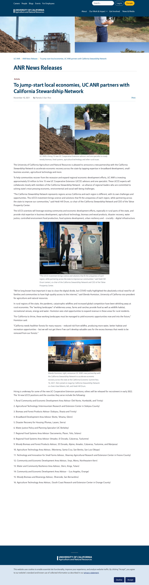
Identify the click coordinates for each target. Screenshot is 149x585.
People (24, 3)
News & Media (128, 11)
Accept (130, 579)
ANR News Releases (30, 58)
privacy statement (91, 572)
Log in (119, 3)
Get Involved (114, 11)
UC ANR (17, 58)
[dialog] (74, 575)
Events (38, 3)
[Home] (29, 11)
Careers (17, 3)
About (84, 11)
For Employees (48, 3)
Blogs (31, 3)
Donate (129, 3)
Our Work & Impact (97, 11)
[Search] (112, 3)
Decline (119, 579)
